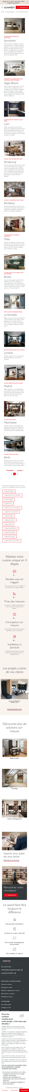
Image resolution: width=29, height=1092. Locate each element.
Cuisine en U (8, 503)
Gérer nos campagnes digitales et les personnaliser (14, 1083)
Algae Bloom (11, 83)
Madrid (8, 386)
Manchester (10, 422)
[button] (26, 691)
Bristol (7, 276)
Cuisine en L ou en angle (12, 508)
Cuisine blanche (9, 520)
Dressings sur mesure (6, 987)
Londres (8, 352)
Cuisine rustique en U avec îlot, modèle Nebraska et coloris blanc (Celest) (14, 357)
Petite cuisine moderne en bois (13, 312)
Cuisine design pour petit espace (13, 383)
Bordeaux (9, 203)
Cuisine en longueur (11, 512)
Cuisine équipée (9, 491)
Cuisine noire (8, 516)
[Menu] (2, 7)
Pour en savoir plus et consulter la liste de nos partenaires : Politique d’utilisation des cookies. (14, 1066)
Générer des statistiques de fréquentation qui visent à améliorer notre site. (14, 1078)
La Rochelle (10, 314)
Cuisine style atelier (10, 419)
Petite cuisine (8, 499)
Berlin (7, 457)
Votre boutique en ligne (10, 970)
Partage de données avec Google (13, 1074)
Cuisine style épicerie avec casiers (14, 200)
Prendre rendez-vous (14, 709)
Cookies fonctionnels (9, 1075)
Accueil (2, 11)
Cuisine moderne (9, 532)
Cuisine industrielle (10, 528)
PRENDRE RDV (12, 895)
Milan (7, 239)
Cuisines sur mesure (6, 984)
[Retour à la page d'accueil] (9, 7)
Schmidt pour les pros (7, 996)
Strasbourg (10, 161)
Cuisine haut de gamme (11, 540)
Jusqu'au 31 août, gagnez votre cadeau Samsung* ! (13, 2)
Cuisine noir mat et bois (11, 454)
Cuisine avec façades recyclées (13, 159)
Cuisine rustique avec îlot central (14, 350)
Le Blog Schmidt (7, 973)
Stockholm (10, 40)
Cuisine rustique (9, 536)
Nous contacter (5, 1010)
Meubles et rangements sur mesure (10, 990)
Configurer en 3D (5, 1007)
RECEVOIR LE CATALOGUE (11, 860)
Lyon (6, 123)
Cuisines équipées (10, 11)
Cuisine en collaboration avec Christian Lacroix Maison (13, 79)
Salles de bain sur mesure (7, 993)
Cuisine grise (8, 524)
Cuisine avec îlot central (12, 495)
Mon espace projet (6, 1004)
